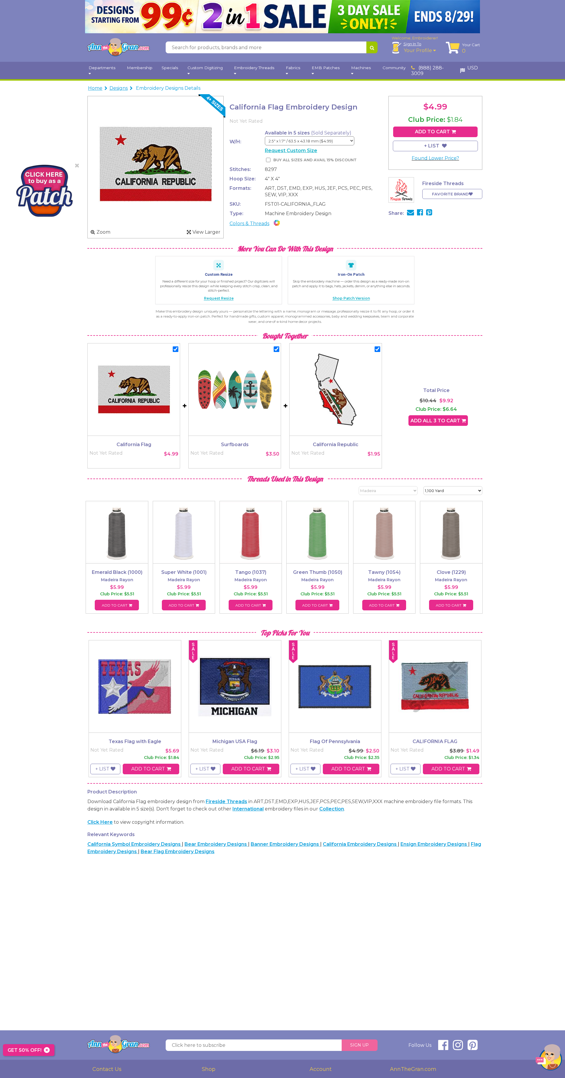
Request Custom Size (291, 150)
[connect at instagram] (458, 1047)
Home (95, 88)
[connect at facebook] (443, 1047)
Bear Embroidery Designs (216, 844)
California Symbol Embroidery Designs (134, 844)
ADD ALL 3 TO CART (436, 420)
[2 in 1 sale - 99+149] (282, 16)
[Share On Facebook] (420, 213)
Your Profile (418, 50)
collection (331, 809)
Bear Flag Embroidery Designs (178, 851)
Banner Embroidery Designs (285, 844)
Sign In (412, 43)
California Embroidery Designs (360, 844)
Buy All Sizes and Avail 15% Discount (314, 160)
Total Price (436, 390)
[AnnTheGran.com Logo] (118, 47)
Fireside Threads (226, 801)
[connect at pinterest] (473, 1047)
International (248, 809)
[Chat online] (549, 1058)
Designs (118, 88)
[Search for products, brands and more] (372, 47)
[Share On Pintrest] (429, 213)
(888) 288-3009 (427, 70)
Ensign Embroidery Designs (434, 844)
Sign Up (359, 1045)
